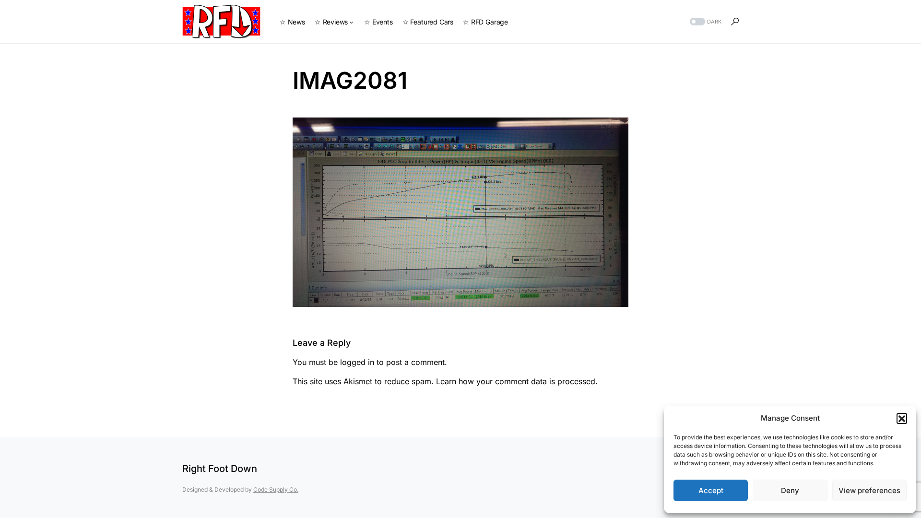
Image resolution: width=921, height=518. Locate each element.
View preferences (869, 490)
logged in (357, 362)
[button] (902, 418)
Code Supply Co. (275, 489)
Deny (790, 490)
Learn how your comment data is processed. (517, 381)
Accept (710, 490)
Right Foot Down (219, 468)
